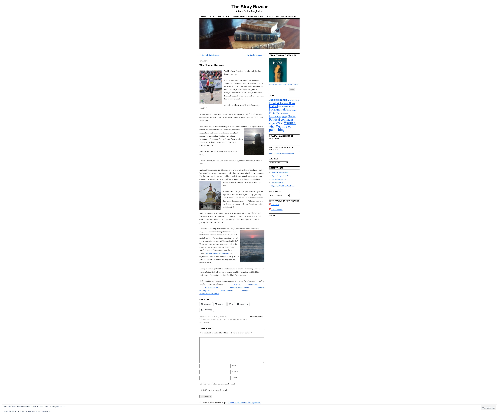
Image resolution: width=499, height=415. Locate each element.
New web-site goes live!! (279, 179)
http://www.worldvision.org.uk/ (217, 253)
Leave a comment (256, 316)
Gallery (203, 61)
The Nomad (236, 284)
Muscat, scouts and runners (209, 293)
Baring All (246, 290)
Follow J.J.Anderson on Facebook (281, 137)
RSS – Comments (277, 210)
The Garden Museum (255, 55)
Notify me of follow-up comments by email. (219, 384)
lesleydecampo (284, 113)
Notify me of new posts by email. (215, 390)
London (275, 115)
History (274, 112)
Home (203, 16)
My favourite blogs (277, 182)
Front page (291, 109)
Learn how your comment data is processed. (244, 402)
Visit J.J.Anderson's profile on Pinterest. (281, 153)
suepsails (273, 123)
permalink (205, 322)
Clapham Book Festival (282, 104)
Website (235, 377)
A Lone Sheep (252, 284)
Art (271, 100)
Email (235, 371)
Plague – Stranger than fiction (280, 176)
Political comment (281, 119)
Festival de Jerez (286, 106)
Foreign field (278, 109)
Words (280, 123)
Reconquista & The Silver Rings (248, 16)
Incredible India (227, 290)
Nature (292, 116)
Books (270, 16)
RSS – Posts (275, 205)
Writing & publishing (280, 128)
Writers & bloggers (286, 16)
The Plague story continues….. (280, 172)
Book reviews (292, 100)
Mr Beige (284, 117)
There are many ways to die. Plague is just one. (283, 84)
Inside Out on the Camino (239, 287)
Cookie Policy (46, 411)
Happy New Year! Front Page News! (282, 186)
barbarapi (223, 316)
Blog (212, 16)
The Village (223, 16)
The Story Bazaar (249, 6)
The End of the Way (211, 287)
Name (235, 365)
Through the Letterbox (209, 55)
